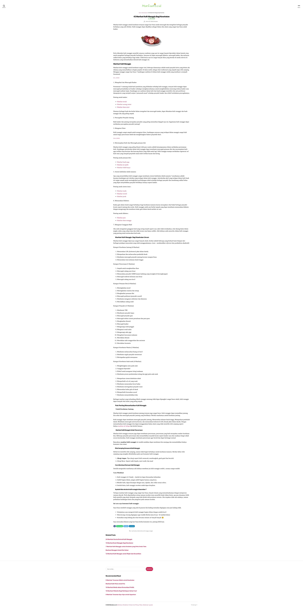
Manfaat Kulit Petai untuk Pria (115, 584)
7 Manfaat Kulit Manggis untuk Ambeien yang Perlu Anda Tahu (126, 546)
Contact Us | (132, 605)
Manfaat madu (121, 191)
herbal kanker (140, 531)
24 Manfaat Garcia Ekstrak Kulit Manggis (119, 539)
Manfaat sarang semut (124, 104)
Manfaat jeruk (121, 196)
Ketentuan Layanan (148, 605)
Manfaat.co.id (113, 605)
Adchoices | (120, 605)
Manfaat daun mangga (124, 220)
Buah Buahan (144, 12)
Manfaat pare (121, 218)
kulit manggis (146, 531)
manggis (151, 531)
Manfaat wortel (122, 194)
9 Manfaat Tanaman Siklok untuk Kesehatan (120, 580)
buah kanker (134, 531)
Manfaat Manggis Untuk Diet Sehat (117, 550)
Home (140, 12)
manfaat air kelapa (124, 426)
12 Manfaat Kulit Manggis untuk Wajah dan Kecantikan (123, 554)
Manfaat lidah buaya (123, 167)
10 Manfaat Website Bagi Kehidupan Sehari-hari (121, 591)
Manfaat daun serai (123, 107)
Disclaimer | (126, 605)
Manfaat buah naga (123, 162)
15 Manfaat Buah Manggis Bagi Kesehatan (119, 543)
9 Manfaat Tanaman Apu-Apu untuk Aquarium (121, 594)
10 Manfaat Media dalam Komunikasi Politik (120, 587)
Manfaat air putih (122, 165)
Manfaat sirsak (122, 101)
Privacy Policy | (139, 605)
